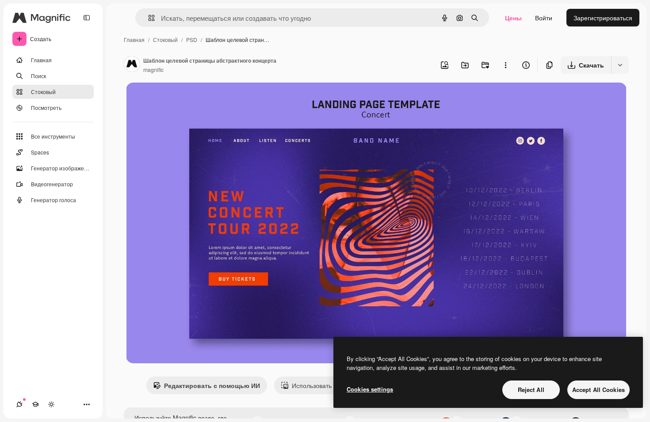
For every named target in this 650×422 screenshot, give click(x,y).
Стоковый (165, 39)
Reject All (531, 389)
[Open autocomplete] (148, 18)
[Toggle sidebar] (87, 18)
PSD (191, 39)
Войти (543, 17)
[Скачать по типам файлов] (620, 65)
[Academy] (35, 404)
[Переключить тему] (51, 404)
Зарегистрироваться (603, 17)
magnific (153, 69)
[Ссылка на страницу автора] (132, 65)
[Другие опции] (505, 65)
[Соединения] (19, 404)
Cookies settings (370, 389)
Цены (513, 17)
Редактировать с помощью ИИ (212, 385)
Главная (134, 39)
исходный (185, 99)
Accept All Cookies (598, 389)
